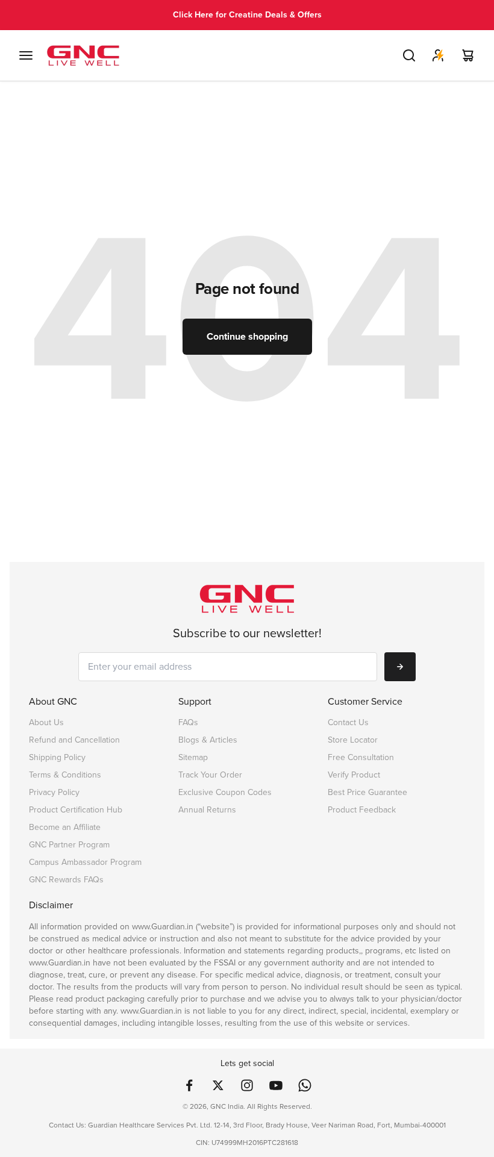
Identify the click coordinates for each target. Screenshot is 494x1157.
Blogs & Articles (207, 740)
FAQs (188, 722)
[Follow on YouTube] (276, 1085)
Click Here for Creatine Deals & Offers (247, 14)
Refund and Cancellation (74, 740)
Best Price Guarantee (367, 792)
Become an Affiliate (65, 827)
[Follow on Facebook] (189, 1085)
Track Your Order (210, 775)
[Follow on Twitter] (218, 1085)
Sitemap (193, 757)
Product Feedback (362, 810)
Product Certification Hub (75, 810)
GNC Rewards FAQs (66, 880)
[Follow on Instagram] (247, 1085)
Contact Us (348, 722)
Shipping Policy (57, 757)
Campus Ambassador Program (85, 862)
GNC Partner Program (69, 845)
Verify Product (354, 775)
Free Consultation (361, 757)
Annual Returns (207, 810)
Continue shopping (247, 336)
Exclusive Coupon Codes (225, 792)
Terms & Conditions (65, 775)
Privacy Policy (54, 792)
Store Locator (353, 740)
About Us (46, 722)
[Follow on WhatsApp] (305, 1085)
